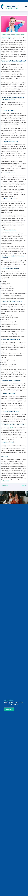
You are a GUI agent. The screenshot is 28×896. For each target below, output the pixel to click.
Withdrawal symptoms (6, 37)
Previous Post (4, 485)
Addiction (4, 34)
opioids (11, 427)
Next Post (24, 485)
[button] (26, 6)
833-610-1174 (6, 480)
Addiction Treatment (10, 34)
